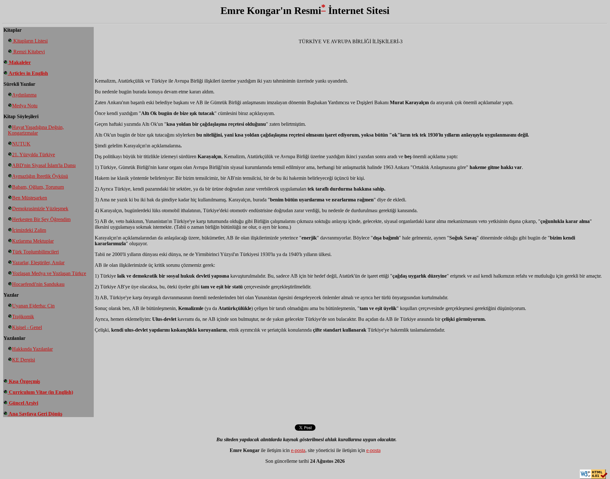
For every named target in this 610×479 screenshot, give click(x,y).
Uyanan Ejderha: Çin (33, 305)
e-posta (298, 450)
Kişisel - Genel (27, 327)
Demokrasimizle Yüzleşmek (40, 208)
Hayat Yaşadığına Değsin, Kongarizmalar (36, 130)
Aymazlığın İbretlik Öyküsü (40, 176)
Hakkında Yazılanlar (32, 349)
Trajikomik (23, 316)
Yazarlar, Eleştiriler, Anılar (38, 262)
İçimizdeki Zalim (29, 230)
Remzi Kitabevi (28, 51)
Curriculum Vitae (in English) (40, 392)
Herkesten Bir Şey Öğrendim (41, 219)
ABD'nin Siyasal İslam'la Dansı (44, 165)
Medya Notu (24, 105)
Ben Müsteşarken (29, 197)
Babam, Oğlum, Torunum (38, 187)
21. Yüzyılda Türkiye (33, 154)
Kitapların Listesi (30, 41)
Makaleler (19, 62)
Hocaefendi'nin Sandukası (38, 284)
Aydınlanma (24, 95)
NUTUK (21, 143)
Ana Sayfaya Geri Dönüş (35, 413)
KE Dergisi (23, 359)
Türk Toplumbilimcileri (35, 251)
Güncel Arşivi (23, 403)
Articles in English (28, 73)
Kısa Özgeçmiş (24, 381)
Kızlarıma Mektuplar (33, 241)
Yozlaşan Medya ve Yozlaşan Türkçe (49, 273)
